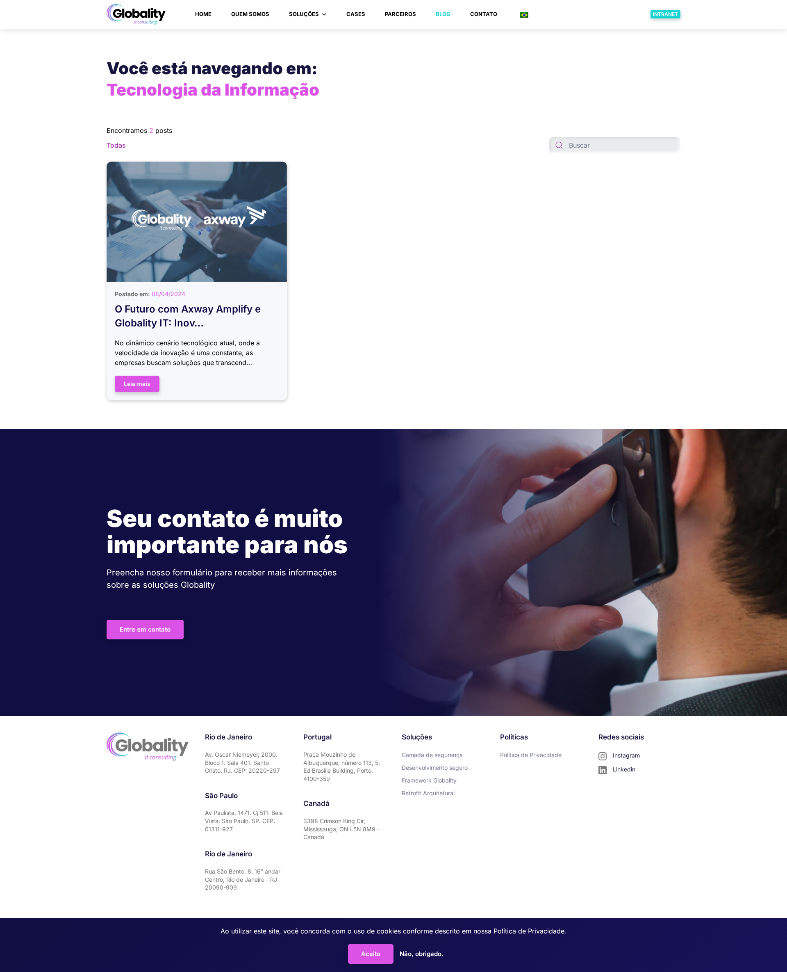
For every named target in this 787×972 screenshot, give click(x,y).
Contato (483, 14)
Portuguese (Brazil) (560, 14)
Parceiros (400, 14)
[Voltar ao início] (136, 14)
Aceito (370, 954)
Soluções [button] (304, 14)
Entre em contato (145, 629)
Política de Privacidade (529, 931)
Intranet (665, 14)
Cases (355, 14)
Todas (116, 145)
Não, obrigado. (422, 954)
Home (203, 14)
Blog (443, 14)
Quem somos (250, 14)
